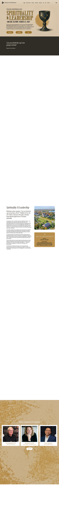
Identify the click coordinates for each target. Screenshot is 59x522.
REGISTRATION (28, 2)
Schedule (40, 2)
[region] (29, 435)
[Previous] (3, 435)
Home (24, 2)
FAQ (43, 2)
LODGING (32, 2)
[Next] (56, 435)
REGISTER (10, 32)
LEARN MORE (29, 448)
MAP (45, 2)
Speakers (36, 2)
